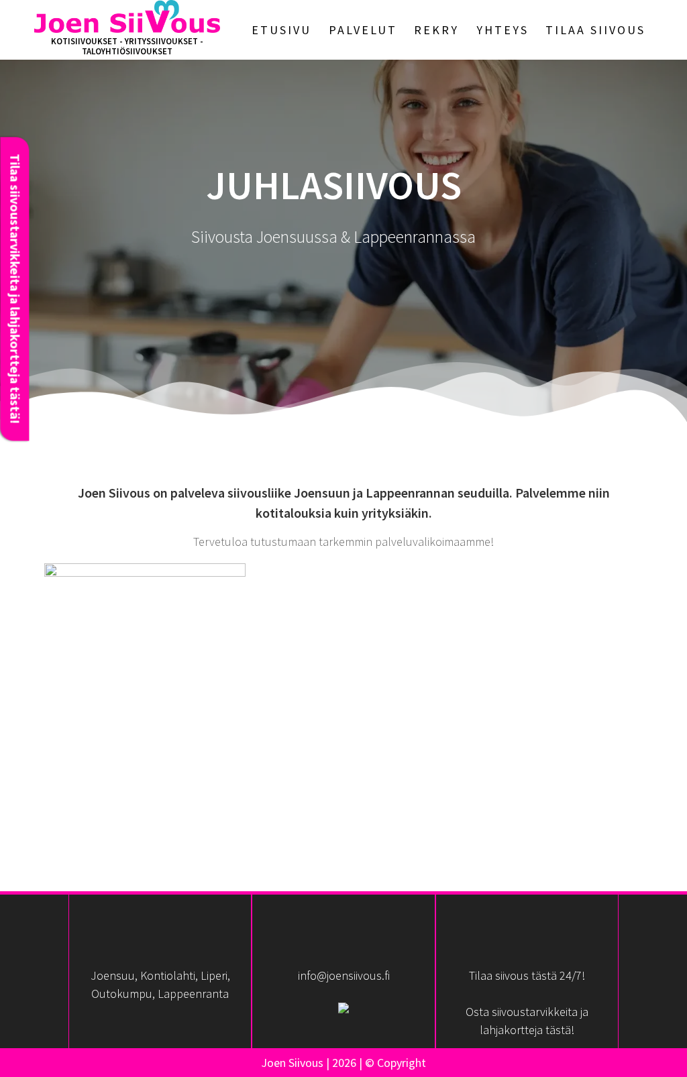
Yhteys (502, 30)
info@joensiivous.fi (344, 975)
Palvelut (363, 30)
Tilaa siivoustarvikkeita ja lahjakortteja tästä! (15, 289)
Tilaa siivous (595, 30)
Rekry (436, 30)
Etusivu (281, 30)
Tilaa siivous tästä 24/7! (527, 975)
